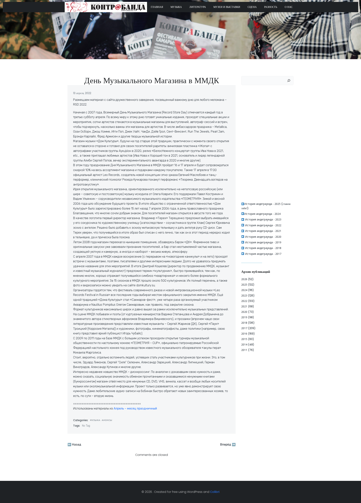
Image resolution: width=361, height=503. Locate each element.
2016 (244, 333)
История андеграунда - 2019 (262, 242)
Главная (157, 7)
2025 (244, 284)
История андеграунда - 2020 (262, 236)
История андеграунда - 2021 (262, 231)
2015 (244, 339)
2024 (244, 290)
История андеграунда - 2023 (262, 219)
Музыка (176, 7)
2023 (244, 295)
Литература (197, 7)
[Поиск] (288, 80)
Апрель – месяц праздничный (135, 408)
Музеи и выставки (226, 7)
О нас (289, 7)
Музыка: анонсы (101, 420)
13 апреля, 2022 (82, 93)
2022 (244, 301)
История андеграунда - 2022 (262, 225)
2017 (244, 328)
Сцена (252, 7)
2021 (244, 306)
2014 (244, 344)
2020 (244, 312)
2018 (244, 322)
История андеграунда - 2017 (262, 254)
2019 (244, 317)
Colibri (214, 492)
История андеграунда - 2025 (262, 204)
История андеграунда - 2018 (262, 248)
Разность (270, 7)
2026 (244, 279)
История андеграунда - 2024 (262, 214)
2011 (244, 350)
